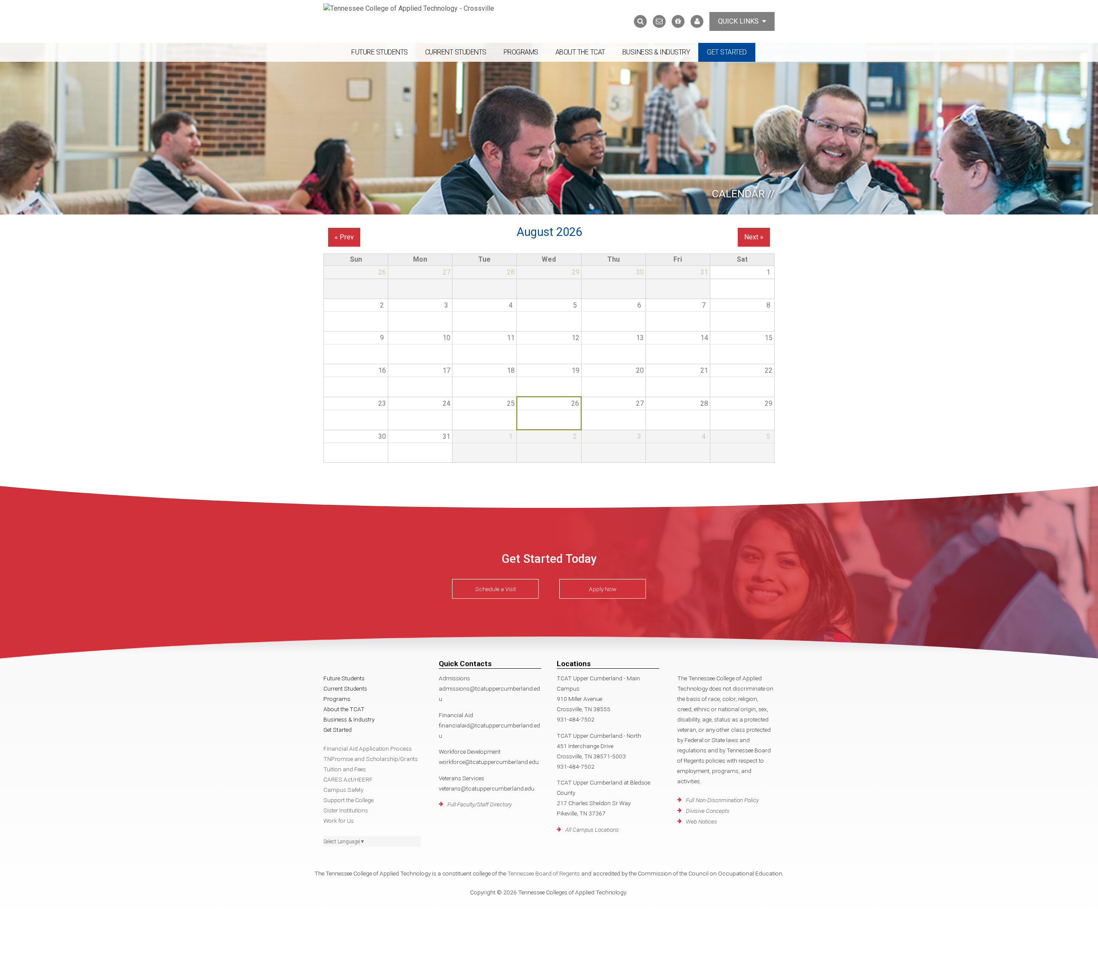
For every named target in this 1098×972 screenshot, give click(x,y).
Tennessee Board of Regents (543, 873)
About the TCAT (580, 52)
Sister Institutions (345, 810)
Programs (521, 52)
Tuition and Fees (344, 769)
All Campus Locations (592, 829)
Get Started (727, 52)
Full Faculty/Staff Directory (479, 804)
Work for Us (338, 820)
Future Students (379, 52)
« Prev (344, 237)
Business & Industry (656, 52)
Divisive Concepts (708, 810)
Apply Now (602, 589)
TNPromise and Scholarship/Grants (370, 758)
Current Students (455, 52)
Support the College (348, 800)
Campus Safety (343, 789)
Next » (753, 237)
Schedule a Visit (495, 589)
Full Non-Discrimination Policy (722, 800)
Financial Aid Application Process (367, 748)
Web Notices (701, 821)
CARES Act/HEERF (348, 779)
